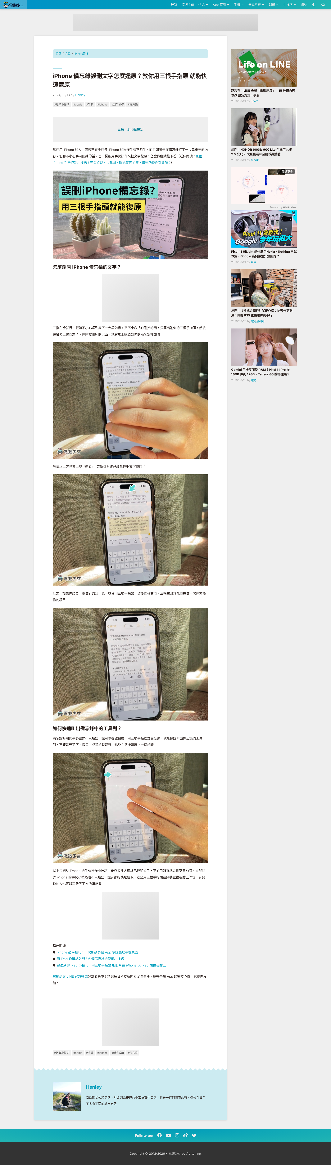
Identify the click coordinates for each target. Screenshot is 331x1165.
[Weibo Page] (185, 1135)
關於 (304, 5)
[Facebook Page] (159, 1135)
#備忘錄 (133, 104)
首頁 (58, 53)
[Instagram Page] (177, 1135)
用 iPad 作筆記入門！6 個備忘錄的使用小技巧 (90, 959)
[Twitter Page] (194, 1135)
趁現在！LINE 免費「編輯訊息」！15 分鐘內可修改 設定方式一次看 (263, 93)
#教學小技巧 (61, 104)
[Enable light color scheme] (314, 4)
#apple (77, 104)
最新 (174, 5)
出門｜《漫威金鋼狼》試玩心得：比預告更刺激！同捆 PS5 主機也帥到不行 (261, 313)
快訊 (202, 5)
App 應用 (220, 5)
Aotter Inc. (194, 1153)
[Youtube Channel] (168, 1135)
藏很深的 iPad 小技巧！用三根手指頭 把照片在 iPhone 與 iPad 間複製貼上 (111, 965)
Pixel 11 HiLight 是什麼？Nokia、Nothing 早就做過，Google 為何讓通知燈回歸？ (264, 254)
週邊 (272, 5)
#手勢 (89, 104)
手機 (237, 5)
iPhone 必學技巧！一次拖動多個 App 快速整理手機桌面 (97, 952)
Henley (80, 95)
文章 (67, 53)
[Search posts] (323, 4)
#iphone (102, 104)
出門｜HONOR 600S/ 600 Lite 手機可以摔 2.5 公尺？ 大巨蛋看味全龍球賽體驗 (261, 152)
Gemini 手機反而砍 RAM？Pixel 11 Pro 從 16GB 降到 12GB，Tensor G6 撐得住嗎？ (260, 372)
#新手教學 (117, 104)
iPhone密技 (81, 53)
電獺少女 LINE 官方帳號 (70, 976)
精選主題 (188, 5)
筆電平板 (255, 5)
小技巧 (288, 5)
